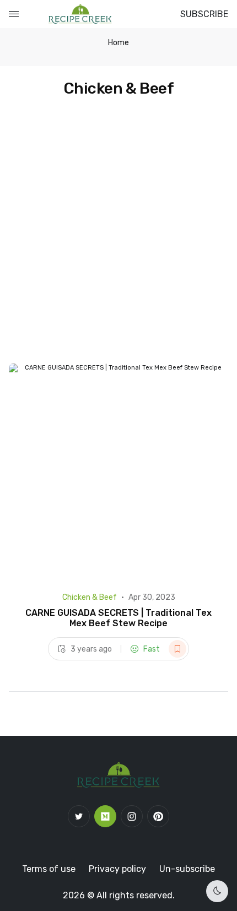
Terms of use (49, 869)
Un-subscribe (187, 869)
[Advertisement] (118, 239)
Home (118, 42)
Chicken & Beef (89, 597)
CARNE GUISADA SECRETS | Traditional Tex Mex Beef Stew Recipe (118, 618)
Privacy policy (117, 869)
